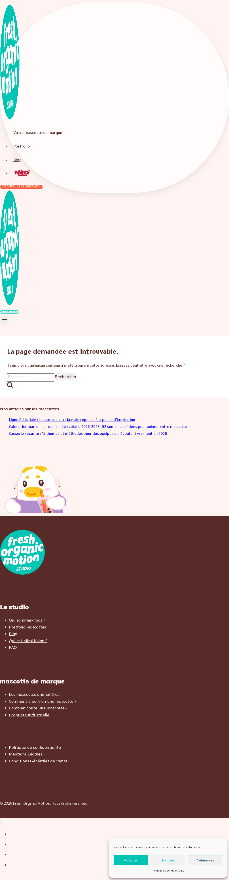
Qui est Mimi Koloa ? (28, 640)
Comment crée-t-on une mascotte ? (42, 701)
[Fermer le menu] (1, 822)
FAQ (13, 647)
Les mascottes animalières (34, 694)
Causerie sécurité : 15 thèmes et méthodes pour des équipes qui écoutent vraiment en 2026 (88, 434)
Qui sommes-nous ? (27, 620)
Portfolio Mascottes (27, 627)
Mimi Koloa (22, 173)
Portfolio (21, 147)
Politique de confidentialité (168, 871)
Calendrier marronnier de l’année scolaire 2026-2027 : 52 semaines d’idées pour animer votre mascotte (98, 427)
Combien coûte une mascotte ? (38, 708)
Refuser (168, 860)
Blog (17, 161)
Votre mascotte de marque (37, 133)
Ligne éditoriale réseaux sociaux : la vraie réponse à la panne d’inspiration (72, 420)
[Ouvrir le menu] (4, 320)
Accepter (131, 860)
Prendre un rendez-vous (21, 187)
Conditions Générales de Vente (38, 761)
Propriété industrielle (29, 714)
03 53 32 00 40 (9, 312)
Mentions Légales (25, 754)
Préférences (204, 860)
